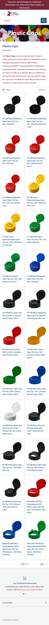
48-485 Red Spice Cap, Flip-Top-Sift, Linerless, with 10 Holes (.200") (11, 352)
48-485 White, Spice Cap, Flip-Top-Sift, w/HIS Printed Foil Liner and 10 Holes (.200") (12, 429)
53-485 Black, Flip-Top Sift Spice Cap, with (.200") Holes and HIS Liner (35, 429)
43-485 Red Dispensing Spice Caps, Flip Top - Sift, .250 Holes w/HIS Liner (11, 201)
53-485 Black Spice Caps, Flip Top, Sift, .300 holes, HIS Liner (12, 467)
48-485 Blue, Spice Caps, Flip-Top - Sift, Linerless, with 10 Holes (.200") (36, 391)
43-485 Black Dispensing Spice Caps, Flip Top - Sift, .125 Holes (12, 121)
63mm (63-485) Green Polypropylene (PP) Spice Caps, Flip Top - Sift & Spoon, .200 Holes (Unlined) (36, 549)
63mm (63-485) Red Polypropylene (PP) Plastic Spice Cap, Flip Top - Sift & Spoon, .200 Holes (36, 506)
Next (42, 564)
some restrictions (28, 589)
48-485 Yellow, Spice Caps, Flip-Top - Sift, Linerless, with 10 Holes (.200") (36, 353)
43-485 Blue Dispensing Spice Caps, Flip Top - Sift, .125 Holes (36, 279)
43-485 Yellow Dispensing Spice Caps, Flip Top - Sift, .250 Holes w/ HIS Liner (12, 241)
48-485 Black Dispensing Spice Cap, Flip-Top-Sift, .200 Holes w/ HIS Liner (36, 315)
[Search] (44, 20)
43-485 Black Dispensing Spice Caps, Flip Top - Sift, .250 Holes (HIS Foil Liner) (36, 122)
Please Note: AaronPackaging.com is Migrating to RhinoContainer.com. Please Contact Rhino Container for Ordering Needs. (24, 5)
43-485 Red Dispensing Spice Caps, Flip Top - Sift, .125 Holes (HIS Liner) (36, 162)
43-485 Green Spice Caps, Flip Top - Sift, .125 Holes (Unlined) (36, 239)
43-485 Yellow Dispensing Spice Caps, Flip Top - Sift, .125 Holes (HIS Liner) (36, 201)
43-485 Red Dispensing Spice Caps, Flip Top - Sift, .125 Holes (11, 161)
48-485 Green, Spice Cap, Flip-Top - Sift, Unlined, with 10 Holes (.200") (12, 391)
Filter (8, 90)
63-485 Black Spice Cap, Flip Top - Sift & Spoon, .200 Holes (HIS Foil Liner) (11, 505)
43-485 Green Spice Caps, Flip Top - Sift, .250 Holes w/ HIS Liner (12, 279)
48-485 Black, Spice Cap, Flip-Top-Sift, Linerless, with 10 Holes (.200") (12, 315)
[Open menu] (3, 14)
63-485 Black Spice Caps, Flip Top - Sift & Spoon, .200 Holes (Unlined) (37, 467)
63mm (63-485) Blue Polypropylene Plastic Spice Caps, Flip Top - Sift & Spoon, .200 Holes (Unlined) (11, 549)
